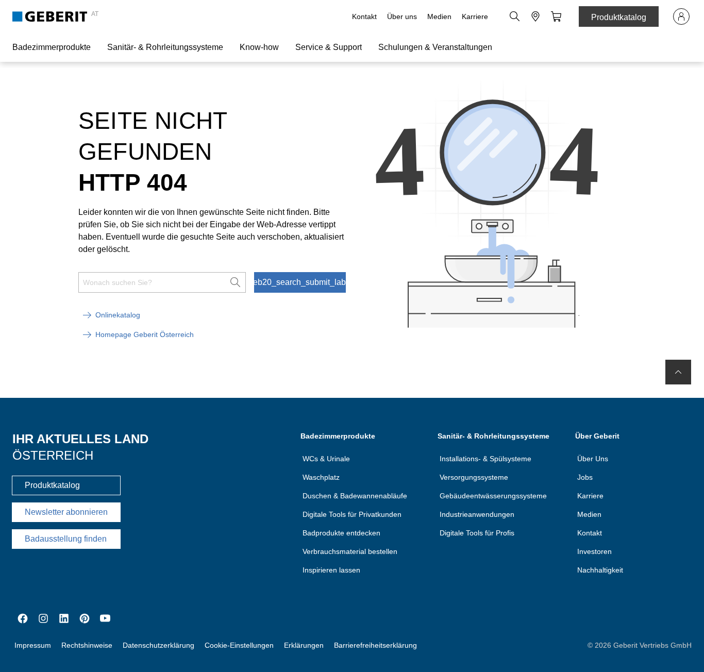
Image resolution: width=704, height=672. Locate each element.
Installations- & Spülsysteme (485, 459)
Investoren (594, 551)
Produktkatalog (618, 17)
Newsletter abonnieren (66, 512)
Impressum (32, 645)
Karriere (475, 16)
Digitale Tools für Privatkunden (352, 514)
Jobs (585, 477)
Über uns (402, 16)
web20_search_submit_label (300, 282)
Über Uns (592, 459)
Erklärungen (304, 645)
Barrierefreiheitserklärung (375, 645)
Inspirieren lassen (331, 570)
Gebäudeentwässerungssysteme (493, 496)
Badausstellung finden (66, 538)
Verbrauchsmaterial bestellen (350, 551)
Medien (439, 16)
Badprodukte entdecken (341, 533)
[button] (515, 16)
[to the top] (678, 372)
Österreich (52, 455)
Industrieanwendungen (477, 514)
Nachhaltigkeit (600, 570)
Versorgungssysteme (474, 477)
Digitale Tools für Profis (477, 533)
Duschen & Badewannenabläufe (355, 496)
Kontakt (364, 16)
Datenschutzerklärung (158, 645)
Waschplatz (321, 477)
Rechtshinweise (86, 645)
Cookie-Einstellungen (239, 645)
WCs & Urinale (326, 459)
